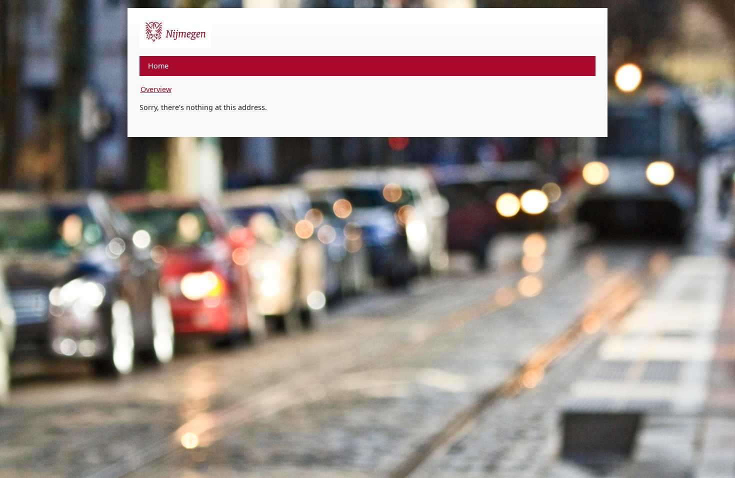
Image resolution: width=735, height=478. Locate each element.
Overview (156, 89)
